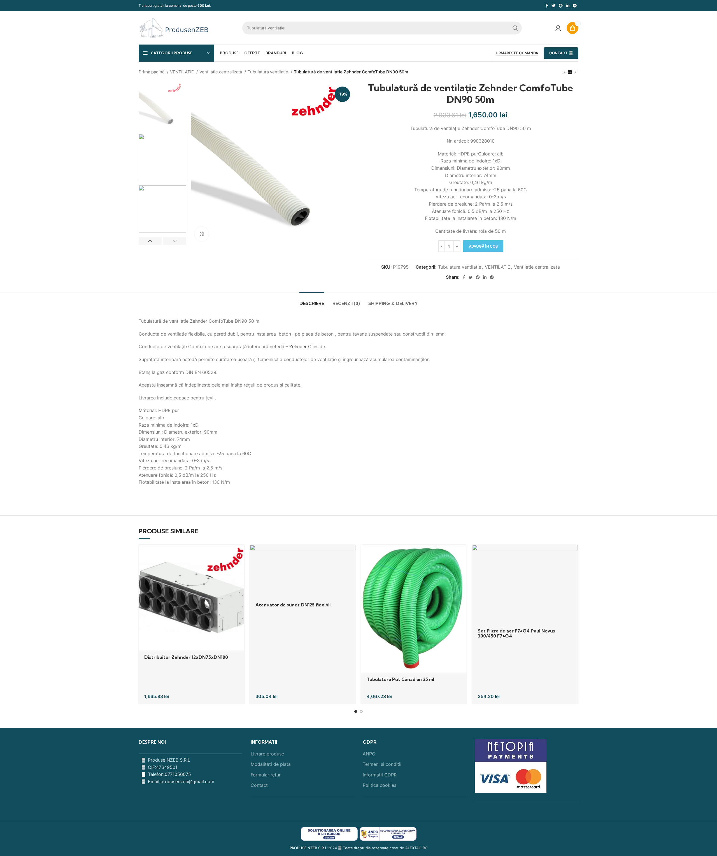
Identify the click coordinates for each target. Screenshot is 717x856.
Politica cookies (379, 785)
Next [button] (174, 241)
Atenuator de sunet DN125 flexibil (292, 605)
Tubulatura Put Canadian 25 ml (400, 679)
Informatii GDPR (380, 775)
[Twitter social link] (553, 5)
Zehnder (298, 346)
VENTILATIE (182, 72)
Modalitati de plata (271, 764)
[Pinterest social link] (560, 5)
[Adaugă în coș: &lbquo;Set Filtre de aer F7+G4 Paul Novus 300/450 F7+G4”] (574, 554)
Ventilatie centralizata (221, 72)
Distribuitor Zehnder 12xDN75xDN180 (186, 657)
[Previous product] (564, 72)
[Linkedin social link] (567, 5)
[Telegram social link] (574, 5)
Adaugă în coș (483, 246)
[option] (162, 106)
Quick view (240, 566)
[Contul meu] (558, 28)
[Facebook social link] (547, 5)
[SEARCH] (515, 28)
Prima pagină (152, 72)
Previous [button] (150, 241)
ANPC (369, 754)
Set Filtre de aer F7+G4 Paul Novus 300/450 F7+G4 (516, 633)
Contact (558, 53)
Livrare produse (267, 754)
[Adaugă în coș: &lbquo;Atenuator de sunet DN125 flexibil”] (351, 554)
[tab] (311, 300)
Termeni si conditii (382, 764)
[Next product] (575, 72)
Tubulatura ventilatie (268, 72)
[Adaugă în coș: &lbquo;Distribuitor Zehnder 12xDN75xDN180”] (240, 554)
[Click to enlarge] (202, 234)
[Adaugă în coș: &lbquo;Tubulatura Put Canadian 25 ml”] (462, 554)
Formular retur (266, 775)
